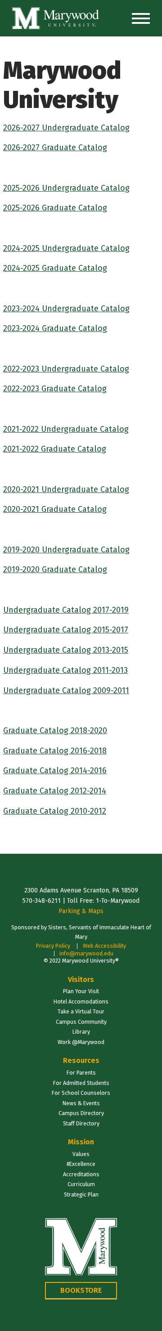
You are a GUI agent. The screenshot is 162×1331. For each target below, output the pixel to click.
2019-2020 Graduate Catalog (55, 569)
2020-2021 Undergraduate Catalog (66, 489)
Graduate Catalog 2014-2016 (55, 770)
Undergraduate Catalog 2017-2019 (66, 610)
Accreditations (81, 1174)
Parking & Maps (81, 911)
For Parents (81, 1072)
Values (81, 1154)
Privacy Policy (53, 945)
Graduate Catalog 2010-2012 (54, 811)
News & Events (81, 1103)
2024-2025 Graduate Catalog (55, 268)
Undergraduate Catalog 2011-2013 (65, 670)
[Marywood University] (55, 18)
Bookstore (81, 1290)
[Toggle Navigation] (141, 18)
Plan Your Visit (81, 991)
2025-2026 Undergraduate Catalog (66, 188)
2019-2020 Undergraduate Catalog (66, 550)
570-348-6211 (41, 901)
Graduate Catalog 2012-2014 (54, 791)
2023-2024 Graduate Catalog (55, 328)
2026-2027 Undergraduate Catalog (66, 128)
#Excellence (81, 1164)
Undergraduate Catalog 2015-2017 (65, 630)
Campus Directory (81, 1113)
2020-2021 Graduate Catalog (55, 509)
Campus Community (81, 1021)
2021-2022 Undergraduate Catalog (66, 429)
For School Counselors (81, 1092)
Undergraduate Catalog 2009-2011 (66, 690)
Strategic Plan (81, 1194)
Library (81, 1031)
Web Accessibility (104, 945)
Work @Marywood (81, 1042)
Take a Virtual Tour (81, 1011)
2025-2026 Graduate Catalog (55, 208)
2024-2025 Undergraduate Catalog (66, 248)
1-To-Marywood (118, 901)
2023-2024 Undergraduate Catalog (66, 309)
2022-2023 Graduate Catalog (55, 389)
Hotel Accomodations (81, 1001)
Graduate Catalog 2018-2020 (55, 730)
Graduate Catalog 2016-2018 (55, 751)
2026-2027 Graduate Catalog (55, 147)
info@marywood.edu (86, 953)
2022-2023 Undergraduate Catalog (66, 369)
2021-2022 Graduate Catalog (54, 449)
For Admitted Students (81, 1083)
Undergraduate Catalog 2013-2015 (65, 650)
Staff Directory (81, 1123)
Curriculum (81, 1184)
